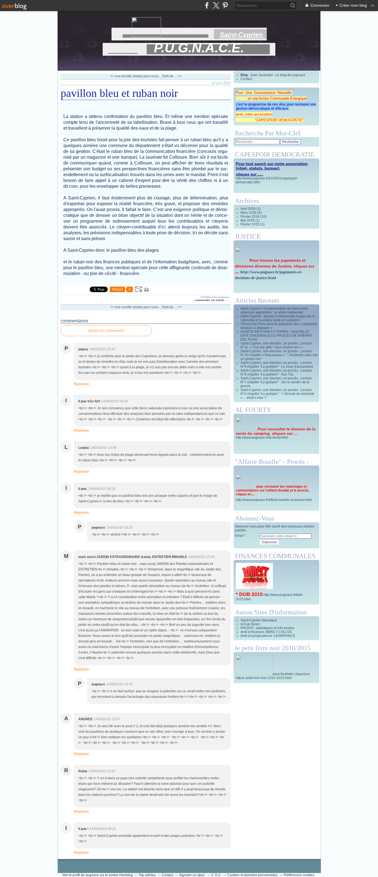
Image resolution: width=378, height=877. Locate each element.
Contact (246, 79)
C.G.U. (216, 875)
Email (239, 535)
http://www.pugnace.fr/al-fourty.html (262, 437)
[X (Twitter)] (216, 5)
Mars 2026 (248, 213)
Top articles (147, 875)
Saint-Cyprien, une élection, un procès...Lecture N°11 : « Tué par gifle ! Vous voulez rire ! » (276, 345)
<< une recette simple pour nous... (135, 76)
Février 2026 (250, 216)
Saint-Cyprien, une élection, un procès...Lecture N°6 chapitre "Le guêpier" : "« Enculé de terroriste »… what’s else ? (277, 394)
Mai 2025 (247, 220)
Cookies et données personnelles (252, 875)
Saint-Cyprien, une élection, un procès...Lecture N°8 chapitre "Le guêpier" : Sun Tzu (276, 372)
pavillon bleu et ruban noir (119, 93)
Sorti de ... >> (172, 76)
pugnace (92, 875)
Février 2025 (250, 224)
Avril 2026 (248, 209)
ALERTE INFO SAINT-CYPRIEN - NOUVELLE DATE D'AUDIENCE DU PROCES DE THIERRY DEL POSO (276, 335)
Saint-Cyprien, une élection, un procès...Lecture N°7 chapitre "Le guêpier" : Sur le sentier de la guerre (276, 382)
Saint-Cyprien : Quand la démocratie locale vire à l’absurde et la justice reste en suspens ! (277, 318)
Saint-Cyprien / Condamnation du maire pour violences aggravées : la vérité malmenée (274, 310)
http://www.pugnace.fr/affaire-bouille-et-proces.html (274, 500)
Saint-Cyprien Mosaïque (258, 620)
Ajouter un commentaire (106, 331)
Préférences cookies (299, 875)
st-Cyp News (250, 624)
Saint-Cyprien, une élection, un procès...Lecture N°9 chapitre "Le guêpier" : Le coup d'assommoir (276, 365)
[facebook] (206, 5)
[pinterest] (225, 5)
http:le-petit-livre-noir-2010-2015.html (264, 678)
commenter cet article (210, 300)
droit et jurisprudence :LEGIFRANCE (267, 636)
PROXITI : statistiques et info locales (267, 628)
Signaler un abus (192, 875)
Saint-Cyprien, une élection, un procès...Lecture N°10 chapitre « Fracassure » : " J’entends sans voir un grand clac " (279, 355)
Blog (244, 75)
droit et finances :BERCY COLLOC (266, 632)
